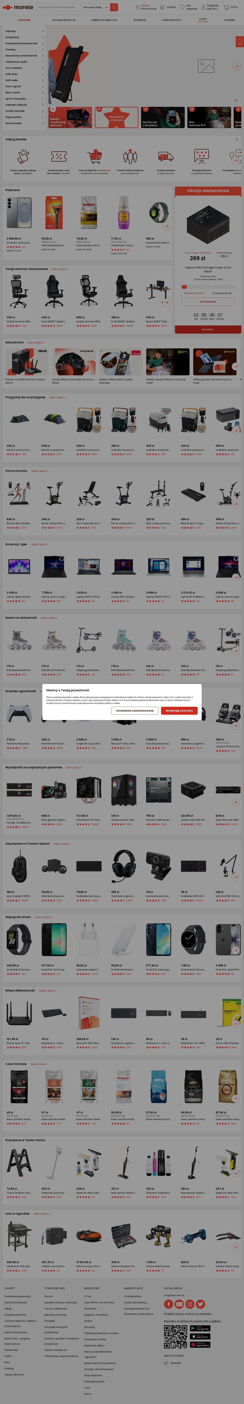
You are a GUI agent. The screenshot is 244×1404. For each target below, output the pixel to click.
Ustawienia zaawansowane (135, 711)
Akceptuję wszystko (179, 711)
